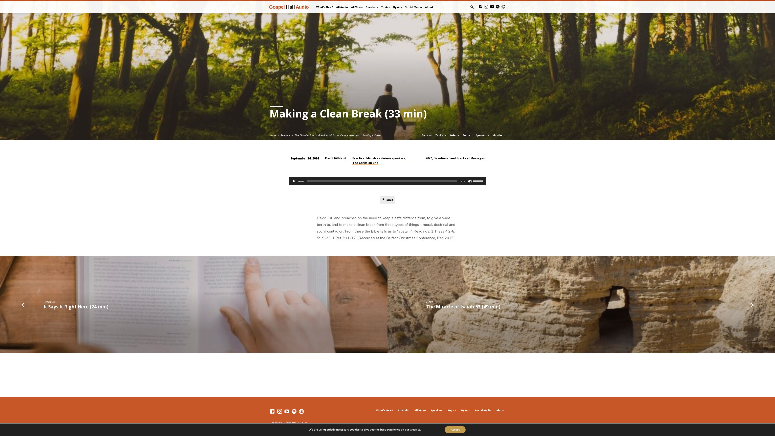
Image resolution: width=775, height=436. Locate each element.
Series (453, 135)
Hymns (397, 7)
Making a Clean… (372, 135)
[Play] (294, 181)
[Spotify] (497, 7)
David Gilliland (335, 158)
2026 (429, 158)
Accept (455, 430)
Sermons (285, 135)
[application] (387, 181)
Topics (385, 7)
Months (498, 135)
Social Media (413, 7)
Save (389, 199)
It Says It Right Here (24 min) (76, 307)
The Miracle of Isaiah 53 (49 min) (463, 307)
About (429, 7)
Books (467, 135)
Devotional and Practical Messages (459, 158)
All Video (357, 7)
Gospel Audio (289, 7)
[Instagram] (486, 7)
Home (272, 135)
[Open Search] (472, 7)
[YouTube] (492, 7)
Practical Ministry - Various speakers (338, 135)
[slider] (478, 180)
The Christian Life (304, 135)
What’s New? (324, 7)
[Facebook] (481, 7)
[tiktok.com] (503, 7)
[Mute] (470, 181)
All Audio (342, 7)
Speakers (372, 7)
